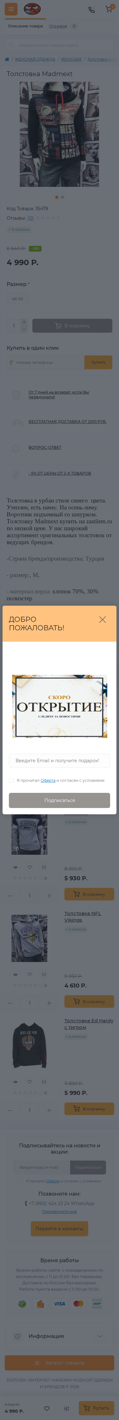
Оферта (48, 780)
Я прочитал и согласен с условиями (60, 780)
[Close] (102, 619)
